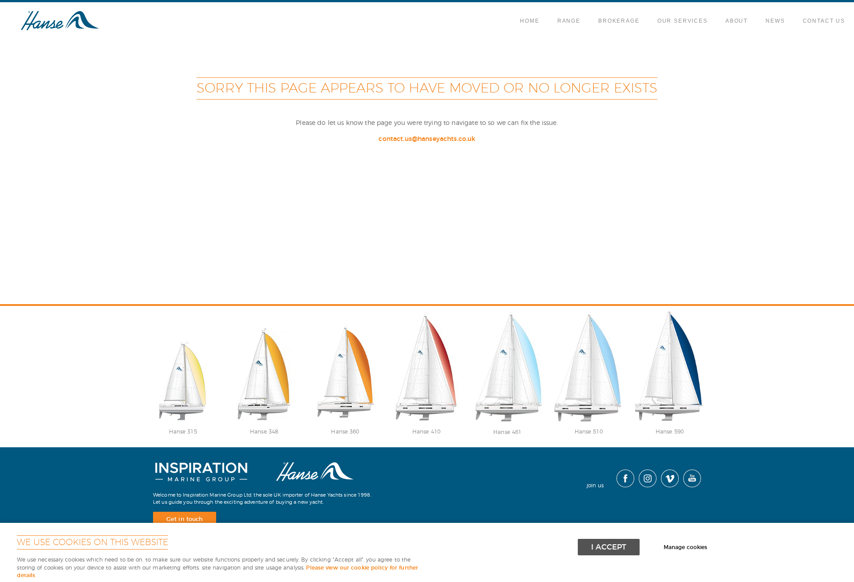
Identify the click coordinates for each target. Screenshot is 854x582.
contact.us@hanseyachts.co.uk (427, 139)
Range (568, 21)
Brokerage (619, 21)
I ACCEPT (608, 547)
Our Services (682, 21)
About (736, 21)
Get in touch (184, 519)
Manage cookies (685, 547)
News (775, 21)
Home (529, 21)
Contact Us (824, 21)
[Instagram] (645, 485)
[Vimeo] (668, 485)
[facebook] (623, 485)
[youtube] (690, 485)
